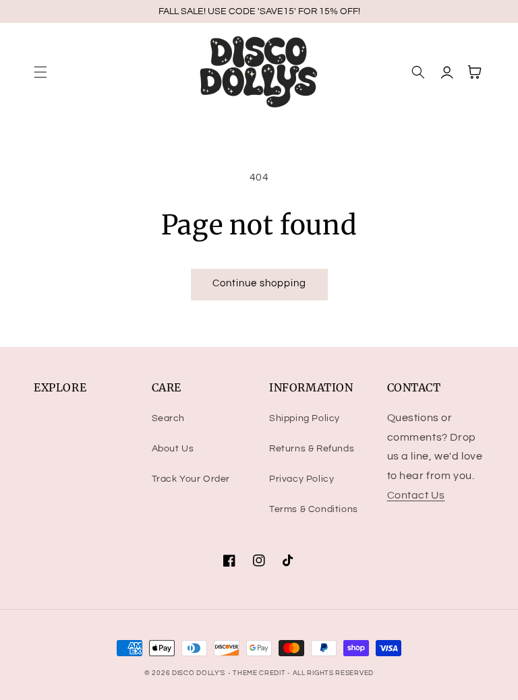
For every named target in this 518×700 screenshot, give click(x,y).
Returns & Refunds (311, 448)
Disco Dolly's (198, 673)
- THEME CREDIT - (260, 673)
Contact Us (416, 495)
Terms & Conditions (313, 509)
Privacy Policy (301, 479)
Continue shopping (259, 283)
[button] (40, 72)
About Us (173, 448)
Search (168, 418)
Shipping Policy (304, 418)
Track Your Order (191, 479)
